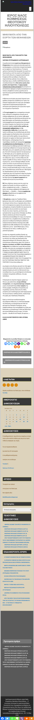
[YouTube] (12, 385)
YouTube (5, 392)
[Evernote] (25, 343)
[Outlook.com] (15, 343)
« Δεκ (6, 426)
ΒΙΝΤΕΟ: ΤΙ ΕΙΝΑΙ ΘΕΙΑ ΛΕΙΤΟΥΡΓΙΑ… (14, 584)
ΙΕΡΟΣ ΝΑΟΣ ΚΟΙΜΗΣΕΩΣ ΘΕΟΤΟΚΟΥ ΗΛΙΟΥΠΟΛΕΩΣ (17, 20)
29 (27, 421)
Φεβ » (9, 426)
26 (16, 421)
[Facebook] (5, 343)
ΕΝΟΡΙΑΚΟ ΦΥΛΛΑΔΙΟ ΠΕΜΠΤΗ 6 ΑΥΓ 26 (15, 535)
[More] (18, 346)
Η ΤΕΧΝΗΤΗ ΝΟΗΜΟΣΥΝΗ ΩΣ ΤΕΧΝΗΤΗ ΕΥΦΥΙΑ (17, 557)
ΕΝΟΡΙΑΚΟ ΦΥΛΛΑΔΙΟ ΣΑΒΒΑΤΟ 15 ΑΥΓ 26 (16, 531)
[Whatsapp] (21, 343)
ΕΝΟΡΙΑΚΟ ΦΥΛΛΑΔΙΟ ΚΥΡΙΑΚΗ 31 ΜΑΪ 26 (16, 547)
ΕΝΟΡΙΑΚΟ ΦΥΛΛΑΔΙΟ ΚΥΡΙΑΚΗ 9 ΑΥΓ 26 (15, 533)
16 (6, 419)
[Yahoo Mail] (18, 343)
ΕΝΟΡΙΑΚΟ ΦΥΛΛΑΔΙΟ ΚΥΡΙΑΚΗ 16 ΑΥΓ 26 (16, 529)
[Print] (15, 346)
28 (24, 421)
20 (20, 419)
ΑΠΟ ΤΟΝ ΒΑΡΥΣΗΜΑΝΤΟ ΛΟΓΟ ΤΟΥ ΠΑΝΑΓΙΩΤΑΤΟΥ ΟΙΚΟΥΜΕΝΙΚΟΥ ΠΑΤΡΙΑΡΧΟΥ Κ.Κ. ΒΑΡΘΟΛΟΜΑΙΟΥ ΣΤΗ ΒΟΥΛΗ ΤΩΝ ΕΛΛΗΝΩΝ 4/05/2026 (17, 540)
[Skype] (12, 343)
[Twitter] (9, 343)
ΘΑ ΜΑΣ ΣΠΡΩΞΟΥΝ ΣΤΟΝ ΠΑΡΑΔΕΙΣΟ (15, 576)
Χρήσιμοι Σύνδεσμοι (8, 468)
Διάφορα (5, 42)
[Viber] (28, 343)
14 (24, 417)
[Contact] (4, 385)
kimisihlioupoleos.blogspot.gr (10, 497)
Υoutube (5, 463)
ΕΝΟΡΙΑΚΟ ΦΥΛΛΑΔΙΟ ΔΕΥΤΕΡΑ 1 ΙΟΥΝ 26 (16, 544)
